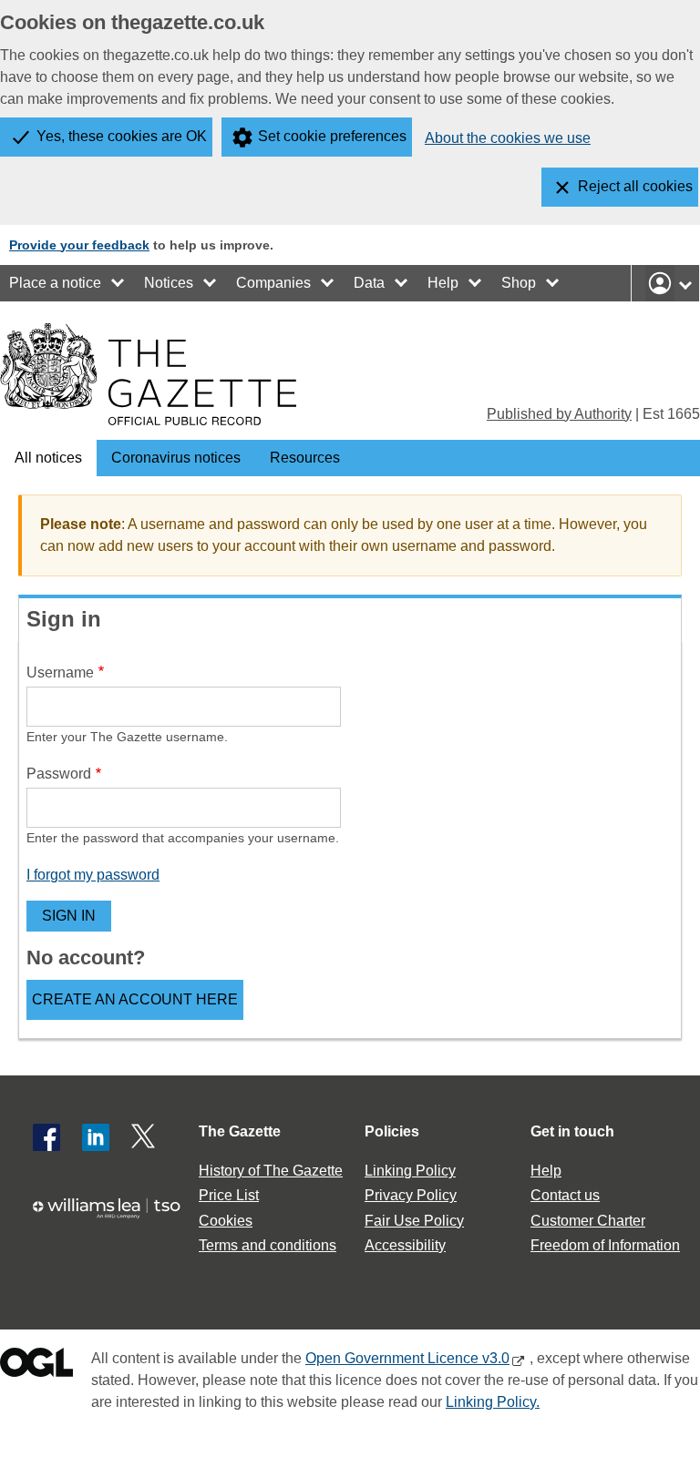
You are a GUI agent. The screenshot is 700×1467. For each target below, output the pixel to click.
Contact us (565, 1195)
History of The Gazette (271, 1170)
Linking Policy (410, 1170)
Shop (518, 282)
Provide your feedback (79, 245)
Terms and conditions (267, 1245)
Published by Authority (559, 414)
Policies (392, 1131)
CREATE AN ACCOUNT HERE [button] (135, 999)
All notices (48, 457)
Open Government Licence (36, 1366)
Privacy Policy (411, 1195)
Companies (273, 282)
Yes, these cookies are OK (121, 136)
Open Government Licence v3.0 (407, 1358)
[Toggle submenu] (118, 283)
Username (60, 672)
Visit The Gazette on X (145, 1137)
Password (58, 773)
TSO (113, 1217)
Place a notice (55, 282)
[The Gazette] (148, 374)
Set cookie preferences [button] (332, 136)
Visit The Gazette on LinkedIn (95, 1137)
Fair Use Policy (414, 1220)
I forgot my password (93, 874)
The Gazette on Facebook (46, 1137)
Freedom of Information (605, 1245)
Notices (168, 282)
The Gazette (240, 1131)
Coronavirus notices (176, 457)
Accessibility (405, 1245)
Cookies (225, 1220)
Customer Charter (587, 1220)
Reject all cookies (635, 186)
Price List (229, 1195)
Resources (305, 457)
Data (369, 282)
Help (442, 282)
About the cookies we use (508, 138)
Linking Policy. (493, 1402)
